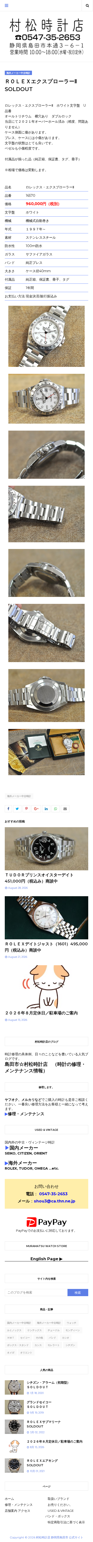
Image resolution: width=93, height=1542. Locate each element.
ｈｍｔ (10, 1337)
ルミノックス (14, 1330)
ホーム (9, 1499)
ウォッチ (71, 1322)
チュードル (54, 1330)
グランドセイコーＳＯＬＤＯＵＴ (39, 1404)
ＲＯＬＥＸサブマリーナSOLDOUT (44, 1424)
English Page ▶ (46, 1258)
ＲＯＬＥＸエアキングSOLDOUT (42, 1463)
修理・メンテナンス (19, 1505)
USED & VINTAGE (61, 1511)
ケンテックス (34, 1330)
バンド (52, 1337)
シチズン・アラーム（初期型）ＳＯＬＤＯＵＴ (48, 1384)
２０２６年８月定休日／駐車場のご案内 (41, 1013)
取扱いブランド (58, 1499)
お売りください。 (60, 1505)
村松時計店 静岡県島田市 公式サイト (59, 1537)
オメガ (10, 1352)
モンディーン (73, 1330)
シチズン (70, 1345)
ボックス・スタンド (18, 1345)
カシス (38, 1345)
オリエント (26, 1352)
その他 (39, 1337)
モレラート (54, 1345)
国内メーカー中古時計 (19, 1322)
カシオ (65, 1337)
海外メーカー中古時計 (19, 796)
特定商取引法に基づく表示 (66, 1522)
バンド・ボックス (57, 1516)
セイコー (25, 1337)
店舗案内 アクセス (17, 1511)
